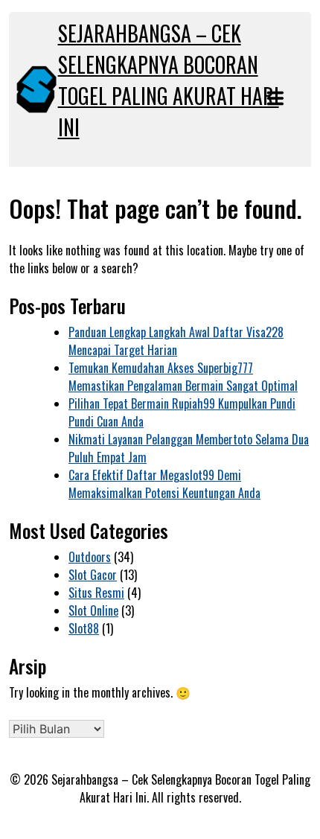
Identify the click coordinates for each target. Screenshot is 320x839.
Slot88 (83, 628)
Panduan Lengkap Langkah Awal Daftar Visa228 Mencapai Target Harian (176, 341)
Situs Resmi (96, 593)
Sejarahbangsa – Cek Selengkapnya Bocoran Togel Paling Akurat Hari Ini (168, 80)
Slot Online (93, 610)
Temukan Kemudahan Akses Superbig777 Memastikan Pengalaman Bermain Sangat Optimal (183, 377)
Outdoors (89, 557)
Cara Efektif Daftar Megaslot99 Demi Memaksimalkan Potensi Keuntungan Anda (164, 484)
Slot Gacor (92, 575)
